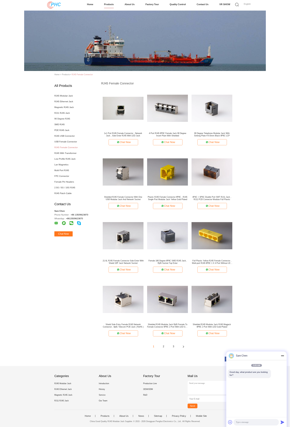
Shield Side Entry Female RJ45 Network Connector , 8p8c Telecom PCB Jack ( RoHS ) (123, 325)
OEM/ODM (148, 389)
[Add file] (230, 422)
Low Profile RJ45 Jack (65, 159)
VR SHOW (224, 4)
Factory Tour (152, 4)
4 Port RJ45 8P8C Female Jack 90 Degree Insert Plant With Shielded (167, 134)
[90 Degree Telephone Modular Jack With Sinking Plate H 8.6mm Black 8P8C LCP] (212, 108)
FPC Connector (61, 176)
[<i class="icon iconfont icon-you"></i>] (183, 346)
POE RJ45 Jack (61, 130)
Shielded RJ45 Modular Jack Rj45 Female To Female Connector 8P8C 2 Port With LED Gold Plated (167, 325)
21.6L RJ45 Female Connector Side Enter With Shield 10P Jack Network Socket (123, 262)
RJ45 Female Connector (82, 74)
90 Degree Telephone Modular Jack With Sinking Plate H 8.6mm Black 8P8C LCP (212, 134)
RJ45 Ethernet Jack (63, 101)
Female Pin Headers (64, 182)
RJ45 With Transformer (65, 153)
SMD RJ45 (59, 124)
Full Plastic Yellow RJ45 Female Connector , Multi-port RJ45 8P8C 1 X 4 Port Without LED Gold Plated (212, 262)
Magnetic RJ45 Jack (64, 107)
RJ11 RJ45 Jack (62, 113)
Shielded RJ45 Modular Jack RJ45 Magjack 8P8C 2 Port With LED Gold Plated (212, 325)
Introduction (104, 383)
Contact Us (202, 4)
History (102, 389)
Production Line (150, 383)
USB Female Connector (65, 141)
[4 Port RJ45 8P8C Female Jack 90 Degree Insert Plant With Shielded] (167, 108)
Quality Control (178, 4)
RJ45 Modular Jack (63, 96)
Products (109, 4)
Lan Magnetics (61, 164)
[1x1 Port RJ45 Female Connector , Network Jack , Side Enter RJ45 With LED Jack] (123, 108)
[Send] (282, 422)
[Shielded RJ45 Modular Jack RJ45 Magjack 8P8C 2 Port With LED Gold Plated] (212, 299)
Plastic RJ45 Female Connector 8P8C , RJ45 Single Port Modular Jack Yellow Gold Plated (167, 198)
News (141, 416)
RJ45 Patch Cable (63, 193)
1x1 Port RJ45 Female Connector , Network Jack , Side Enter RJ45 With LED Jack (123, 134)
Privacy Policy (179, 416)
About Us (130, 4)
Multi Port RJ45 (61, 170)
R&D (145, 395)
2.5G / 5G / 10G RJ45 (64, 187)
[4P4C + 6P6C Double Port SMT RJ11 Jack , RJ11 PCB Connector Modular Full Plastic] (212, 171)
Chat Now (63, 234)
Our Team (103, 401)
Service (102, 395)
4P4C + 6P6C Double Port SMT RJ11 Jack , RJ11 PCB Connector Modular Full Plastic (211, 198)
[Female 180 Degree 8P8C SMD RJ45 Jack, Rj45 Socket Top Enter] (167, 235)
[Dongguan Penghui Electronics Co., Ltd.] (54, 5)
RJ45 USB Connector (64, 136)
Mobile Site (201, 416)
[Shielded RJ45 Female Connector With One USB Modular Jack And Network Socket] (123, 171)
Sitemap (158, 416)
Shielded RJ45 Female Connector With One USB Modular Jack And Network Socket (123, 198)
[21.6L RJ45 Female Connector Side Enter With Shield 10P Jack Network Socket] (123, 235)
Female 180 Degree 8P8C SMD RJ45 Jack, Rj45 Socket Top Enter (167, 262)
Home (90, 4)
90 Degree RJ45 (62, 118)
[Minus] (282, 356)
